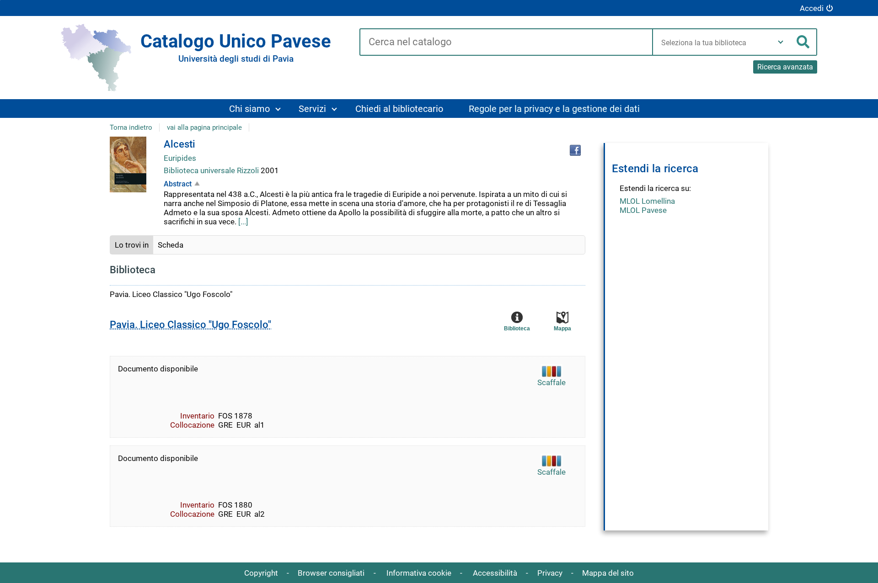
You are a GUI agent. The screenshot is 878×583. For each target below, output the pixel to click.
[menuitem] (254, 108)
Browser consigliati (331, 573)
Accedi (812, 8)
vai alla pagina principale (204, 127)
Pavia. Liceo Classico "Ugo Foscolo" (190, 324)
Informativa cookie (418, 573)
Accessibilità (495, 573)
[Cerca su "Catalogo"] (506, 42)
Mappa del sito (608, 573)
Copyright (261, 573)
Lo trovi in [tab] (132, 244)
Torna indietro (131, 127)
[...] (243, 221)
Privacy (549, 573)
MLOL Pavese (643, 210)
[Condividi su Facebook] (575, 150)
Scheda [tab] (170, 244)
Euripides (180, 158)
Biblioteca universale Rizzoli (212, 170)
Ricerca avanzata (785, 67)
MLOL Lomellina (647, 201)
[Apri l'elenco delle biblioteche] (780, 42)
